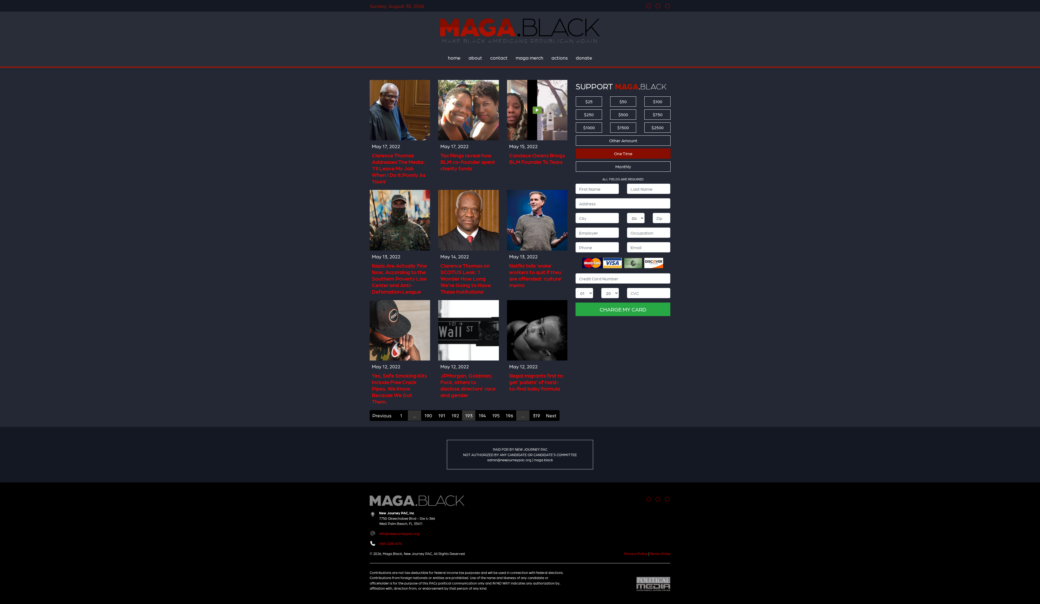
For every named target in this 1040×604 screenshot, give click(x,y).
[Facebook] (649, 6)
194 (482, 415)
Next (551, 415)
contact (499, 57)
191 (441, 415)
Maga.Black (520, 27)
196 (509, 415)
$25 (589, 101)
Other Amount (623, 140)
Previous (381, 415)
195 (496, 415)
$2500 (657, 127)
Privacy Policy (636, 553)
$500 (623, 114)
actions (559, 57)
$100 (657, 101)
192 (455, 415)
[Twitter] (658, 6)
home (454, 57)
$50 (623, 101)
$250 (589, 114)
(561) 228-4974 (390, 543)
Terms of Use (660, 553)
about (475, 57)
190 (428, 415)
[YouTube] (667, 6)
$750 (657, 114)
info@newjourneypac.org (399, 533)
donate (584, 57)
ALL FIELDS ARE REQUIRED (623, 179)
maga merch (529, 57)
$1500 (623, 127)
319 (536, 415)
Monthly (623, 166)
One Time (623, 153)
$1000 (589, 127)
